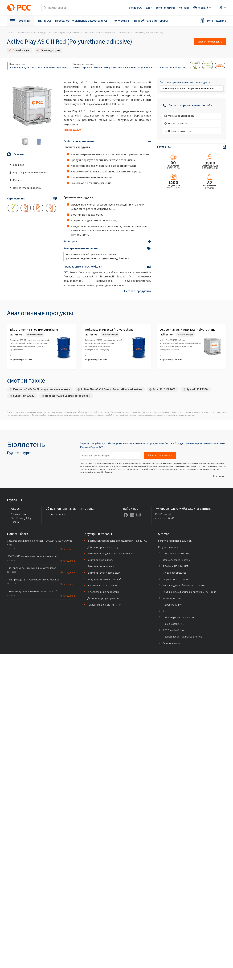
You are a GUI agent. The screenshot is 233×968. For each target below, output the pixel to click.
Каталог (18, 180)
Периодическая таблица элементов (182, 636)
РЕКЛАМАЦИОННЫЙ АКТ (175, 566)
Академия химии (171, 643)
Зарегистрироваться (160, 455)
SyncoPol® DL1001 (164, 389)
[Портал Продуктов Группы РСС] (19, 8)
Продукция (24, 21)
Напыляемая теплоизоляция (102, 585)
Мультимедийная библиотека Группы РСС (185, 585)
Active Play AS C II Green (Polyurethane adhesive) (111, 389)
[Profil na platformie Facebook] (125, 514)
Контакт (184, 7)
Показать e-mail (177, 123)
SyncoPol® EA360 (197, 389)
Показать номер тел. (180, 131)
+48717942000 (58, 514)
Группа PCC (134, 7)
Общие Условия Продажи (176, 560)
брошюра (18, 165)
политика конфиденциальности (175, 540)
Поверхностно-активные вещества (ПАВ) (82, 21)
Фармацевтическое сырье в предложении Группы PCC (117, 540)
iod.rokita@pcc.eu (104, 472)
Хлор (165, 611)
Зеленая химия (165, 7)
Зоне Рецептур (216, 21)
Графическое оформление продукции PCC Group (189, 592)
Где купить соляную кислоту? (103, 566)
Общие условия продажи (27, 188)
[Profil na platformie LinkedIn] (132, 514)
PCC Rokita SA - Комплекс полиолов (47, 67)
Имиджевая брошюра (174, 572)
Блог (149, 7)
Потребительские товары (151, 21)
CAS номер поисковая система (179, 617)
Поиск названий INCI (173, 624)
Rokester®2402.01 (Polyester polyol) (67, 396)
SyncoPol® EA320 (23, 396)
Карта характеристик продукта (31, 172)
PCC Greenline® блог (174, 630)
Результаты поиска (168, 547)
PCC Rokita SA (17, 67)
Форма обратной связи (181, 115)
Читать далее (72, 130)
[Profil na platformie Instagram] (138, 514)
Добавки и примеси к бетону (102, 547)
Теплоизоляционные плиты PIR (104, 604)
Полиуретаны (121, 21)
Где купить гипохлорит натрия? (104, 579)
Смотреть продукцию (137, 291)
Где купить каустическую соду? (104, 572)
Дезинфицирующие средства (103, 598)
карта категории (172, 598)
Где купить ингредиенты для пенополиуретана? (113, 553)
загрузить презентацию (176, 579)
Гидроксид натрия (172, 604)
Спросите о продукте (210, 41)
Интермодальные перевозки (103, 592)
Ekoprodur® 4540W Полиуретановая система (41, 389)
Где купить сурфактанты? (100, 560)
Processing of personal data (177, 553)
